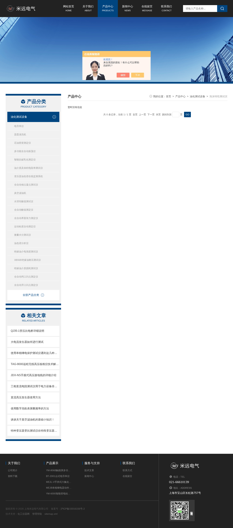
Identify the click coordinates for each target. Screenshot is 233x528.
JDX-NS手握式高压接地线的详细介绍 (33, 375)
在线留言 (147, 8)
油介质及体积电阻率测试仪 (28, 168)
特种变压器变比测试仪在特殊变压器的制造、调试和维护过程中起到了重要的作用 (35, 430)
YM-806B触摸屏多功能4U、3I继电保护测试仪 (59, 470)
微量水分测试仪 (22, 234)
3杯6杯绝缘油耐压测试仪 (27, 260)
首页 (168, 96)
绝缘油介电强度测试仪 (26, 251)
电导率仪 (19, 126)
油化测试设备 (19, 116)
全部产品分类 (31, 295)
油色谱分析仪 (21, 243)
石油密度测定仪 (22, 142)
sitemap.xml (51, 513)
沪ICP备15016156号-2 (73, 508)
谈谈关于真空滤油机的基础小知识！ (32, 419)
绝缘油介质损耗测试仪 (26, 268)
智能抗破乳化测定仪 (25, 159)
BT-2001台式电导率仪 (58, 476)
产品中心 (108, 8)
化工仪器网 (24, 513)
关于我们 (88, 8)
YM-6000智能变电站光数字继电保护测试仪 (59, 493)
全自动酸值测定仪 (23, 209)
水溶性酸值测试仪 (23, 201)
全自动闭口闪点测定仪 (26, 276)
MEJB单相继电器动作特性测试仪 (59, 487)
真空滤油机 (20, 193)
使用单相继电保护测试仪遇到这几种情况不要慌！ (35, 353)
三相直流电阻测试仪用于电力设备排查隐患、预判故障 (35, 386)
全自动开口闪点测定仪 (26, 285)
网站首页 (68, 8)
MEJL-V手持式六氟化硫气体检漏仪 (59, 482)
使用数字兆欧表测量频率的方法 (30, 408)
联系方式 (127, 470)
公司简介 (12, 470)
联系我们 (166, 8)
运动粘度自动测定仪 (25, 226)
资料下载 (12, 476)
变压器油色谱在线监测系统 (28, 176)
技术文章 (89, 470)
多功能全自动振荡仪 (25, 151)
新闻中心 (127, 8)
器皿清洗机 (20, 134)
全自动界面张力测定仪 (26, 218)
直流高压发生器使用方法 (26, 397)
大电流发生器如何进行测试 (27, 341)
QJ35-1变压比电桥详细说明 (27, 330)
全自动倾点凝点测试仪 (26, 184)
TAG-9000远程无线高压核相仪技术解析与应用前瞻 (35, 364)
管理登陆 (37, 513)
